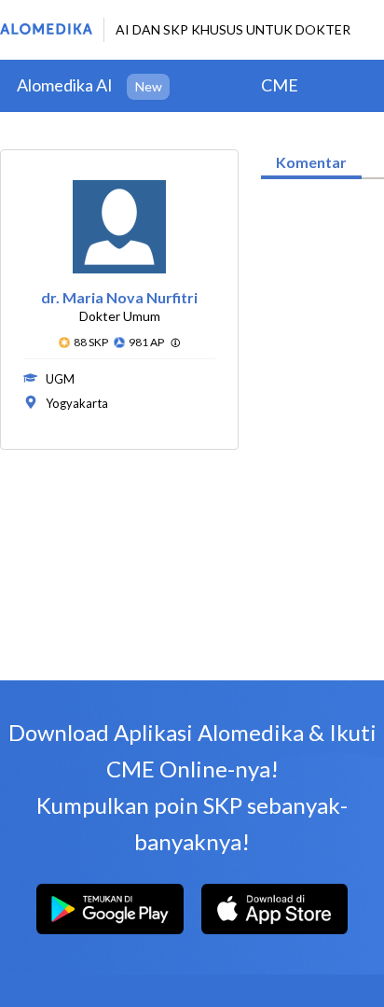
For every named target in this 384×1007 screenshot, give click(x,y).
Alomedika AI (65, 85)
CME (279, 85)
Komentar (311, 162)
